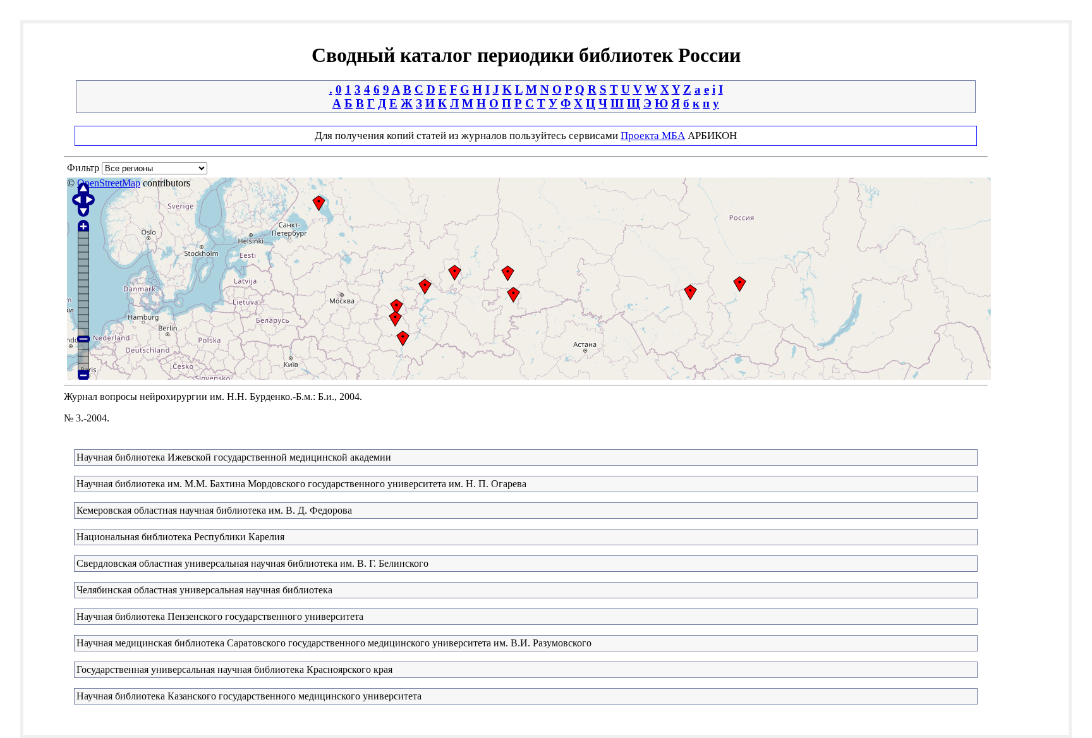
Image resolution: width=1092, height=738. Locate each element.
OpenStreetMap (108, 183)
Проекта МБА (653, 136)
